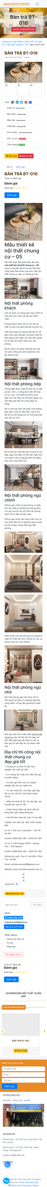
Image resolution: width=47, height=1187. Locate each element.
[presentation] (2, 1031)
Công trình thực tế (15, 939)
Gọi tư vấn (26, 156)
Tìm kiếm (37, 905)
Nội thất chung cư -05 (17, 44)
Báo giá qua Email (14, 926)
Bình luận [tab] (20, 167)
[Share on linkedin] (17, 102)
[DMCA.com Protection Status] (23, 1185)
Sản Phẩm (18, 41)
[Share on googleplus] (26, 102)
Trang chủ (6, 41)
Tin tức (10, 943)
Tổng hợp (11, 946)
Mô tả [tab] (9, 167)
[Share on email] (30, 102)
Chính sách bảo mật (28, 1182)
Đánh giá (9, 188)
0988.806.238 (14, 917)
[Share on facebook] (13, 102)
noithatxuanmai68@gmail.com (16, 922)
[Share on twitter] (21, 102)
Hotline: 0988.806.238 (23, 29)
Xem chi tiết (22, 1051)
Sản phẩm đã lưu (14, 954)
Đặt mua (12, 156)
